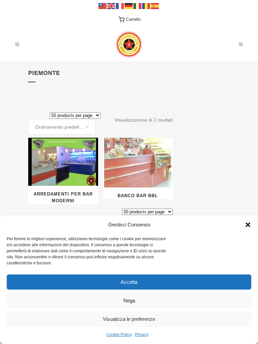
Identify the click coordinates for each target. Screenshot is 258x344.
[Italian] (137, 5)
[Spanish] (155, 5)
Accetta (129, 282)
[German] (129, 5)
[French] (120, 5)
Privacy (141, 334)
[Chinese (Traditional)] (102, 5)
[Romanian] (146, 5)
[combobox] (61, 127)
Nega (129, 300)
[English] (111, 5)
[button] (248, 224)
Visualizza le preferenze (129, 319)
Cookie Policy (119, 334)
